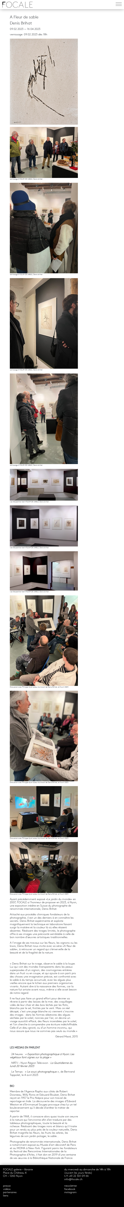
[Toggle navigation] (118, 4)
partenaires (10, 1192)
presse (7, 1186)
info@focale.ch (73, 1179)
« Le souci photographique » (42, 1071)
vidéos (7, 1189)
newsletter (70, 1186)
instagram (70, 1192)
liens (5, 1195)
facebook (69, 1189)
